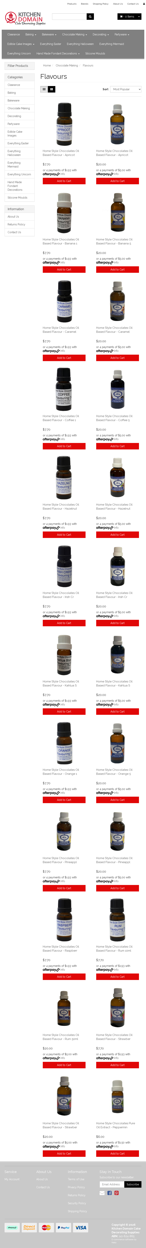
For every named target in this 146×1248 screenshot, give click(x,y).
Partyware (121, 34)
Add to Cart (64, 181)
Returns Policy (16, 224)
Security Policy (77, 1203)
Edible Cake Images (20, 43)
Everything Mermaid (111, 43)
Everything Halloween (80, 43)
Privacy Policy (76, 1187)
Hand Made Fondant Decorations (57, 53)
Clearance (13, 34)
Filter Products (18, 66)
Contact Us (133, 3)
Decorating (100, 34)
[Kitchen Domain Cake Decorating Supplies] (25, 17)
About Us (118, 3)
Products (71, 3)
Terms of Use (76, 1179)
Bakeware (48, 34)
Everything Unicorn (19, 53)
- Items (128, 16)
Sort (105, 89)
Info (62, 174)
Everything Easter (50, 43)
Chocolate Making (73, 34)
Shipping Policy (101, 3)
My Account (12, 1179)
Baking (29, 34)
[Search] (90, 16)
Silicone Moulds (95, 53)
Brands (84, 3)
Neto (114, 1242)
